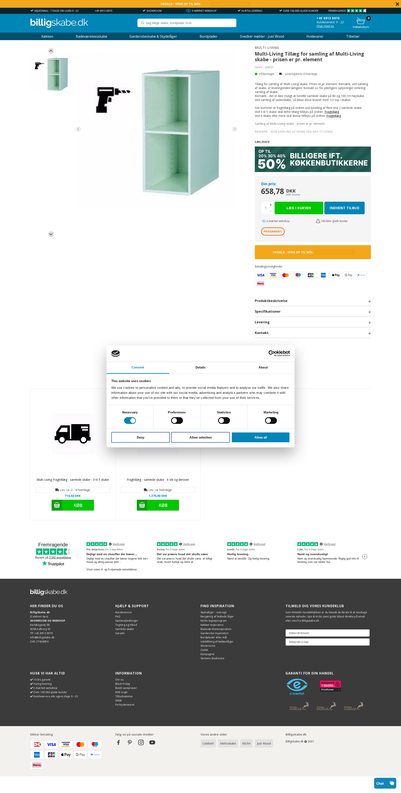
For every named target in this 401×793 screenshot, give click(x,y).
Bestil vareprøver (126, 688)
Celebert (208, 743)
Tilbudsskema (124, 696)
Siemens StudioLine (212, 658)
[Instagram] (141, 744)
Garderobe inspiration (214, 633)
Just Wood (264, 743)
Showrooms (207, 646)
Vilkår (118, 700)
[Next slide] (51, 234)
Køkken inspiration (211, 625)
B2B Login (121, 692)
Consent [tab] (138, 367)
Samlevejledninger (126, 620)
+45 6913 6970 (103, 11)
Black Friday (122, 684)
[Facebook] (118, 744)
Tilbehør (353, 36)
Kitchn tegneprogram (213, 620)
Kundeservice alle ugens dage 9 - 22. (56, 696)
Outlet (204, 650)
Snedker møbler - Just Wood (262, 36)
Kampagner (207, 654)
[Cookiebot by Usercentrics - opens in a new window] (271, 353)
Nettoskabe (228, 743)
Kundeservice (123, 612)
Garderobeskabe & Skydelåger (153, 36)
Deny (140, 437)
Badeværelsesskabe (91, 36)
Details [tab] (200, 367)
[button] (51, 73)
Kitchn (246, 743)
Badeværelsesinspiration (216, 629)
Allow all (260, 437)
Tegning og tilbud (126, 625)
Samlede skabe (124, 629)
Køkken (47, 36)
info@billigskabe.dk (42, 637)
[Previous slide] (51, 51)
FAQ (118, 616)
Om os (119, 679)
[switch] (177, 420)
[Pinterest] (130, 744)
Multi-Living (267, 47)
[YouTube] (152, 744)
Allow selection (200, 437)
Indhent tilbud (344, 208)
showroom (154, 11)
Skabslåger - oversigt (213, 612)
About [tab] (263, 367)
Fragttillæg (332, 112)
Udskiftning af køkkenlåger (216, 641)
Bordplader (208, 36)
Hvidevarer (315, 36)
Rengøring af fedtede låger (217, 616)
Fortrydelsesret (125, 704)
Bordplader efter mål (213, 637)
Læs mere (262, 141)
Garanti (119, 633)
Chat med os (325, 26)
